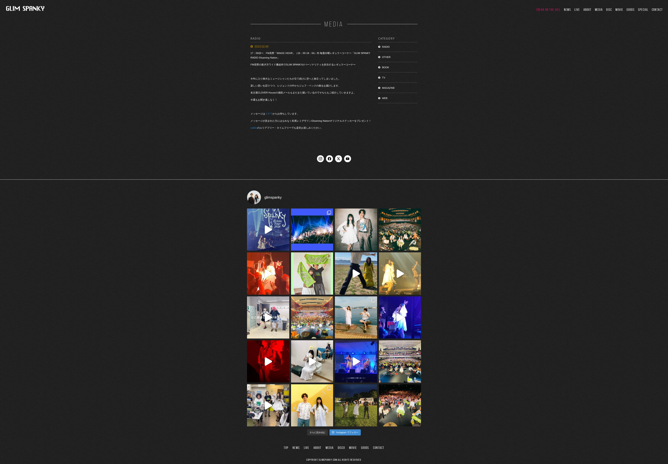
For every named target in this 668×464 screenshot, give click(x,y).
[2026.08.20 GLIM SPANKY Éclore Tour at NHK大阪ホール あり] (268, 317)
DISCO (341, 448)
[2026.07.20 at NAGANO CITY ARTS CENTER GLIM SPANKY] (400, 273)
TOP (286, 448)
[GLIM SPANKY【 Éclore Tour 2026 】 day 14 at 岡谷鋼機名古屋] (400, 361)
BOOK (385, 67)
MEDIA (599, 9)
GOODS (631, 9)
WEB (384, 98)
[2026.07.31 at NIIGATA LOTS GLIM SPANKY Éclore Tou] (268, 273)
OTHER (386, 57)
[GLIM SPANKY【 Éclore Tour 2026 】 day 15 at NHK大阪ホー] (312, 317)
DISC (609, 9)
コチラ (268, 113)
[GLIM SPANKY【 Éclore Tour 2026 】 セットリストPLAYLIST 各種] (356, 230)
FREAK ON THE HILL (548, 9)
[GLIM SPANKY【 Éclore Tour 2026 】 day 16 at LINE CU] (400, 230)
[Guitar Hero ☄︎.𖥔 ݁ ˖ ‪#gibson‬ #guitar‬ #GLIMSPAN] (268, 361)
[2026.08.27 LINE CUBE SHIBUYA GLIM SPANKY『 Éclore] (312, 230)
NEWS (567, 9)
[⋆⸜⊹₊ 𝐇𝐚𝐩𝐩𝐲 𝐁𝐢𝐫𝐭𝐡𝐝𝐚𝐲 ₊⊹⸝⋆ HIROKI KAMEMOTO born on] (356, 273)
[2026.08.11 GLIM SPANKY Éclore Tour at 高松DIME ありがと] (268, 405)
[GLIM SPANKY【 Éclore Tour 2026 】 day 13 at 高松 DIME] (400, 405)
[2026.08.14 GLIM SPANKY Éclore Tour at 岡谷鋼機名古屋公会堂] (312, 361)
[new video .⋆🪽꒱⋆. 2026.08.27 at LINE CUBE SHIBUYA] (268, 230)
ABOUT (587, 9)
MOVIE (619, 9)
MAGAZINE (388, 87)
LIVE (577, 9)
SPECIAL (643, 9)
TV (383, 77)
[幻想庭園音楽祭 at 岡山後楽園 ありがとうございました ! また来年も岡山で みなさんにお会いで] (356, 405)
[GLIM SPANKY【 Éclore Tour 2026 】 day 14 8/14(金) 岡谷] (312, 405)
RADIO (386, 46)
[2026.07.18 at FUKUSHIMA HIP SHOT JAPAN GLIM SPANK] (400, 317)
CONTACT (657, 9)
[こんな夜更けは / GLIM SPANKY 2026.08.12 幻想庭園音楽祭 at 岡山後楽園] (356, 361)
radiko (253, 127)
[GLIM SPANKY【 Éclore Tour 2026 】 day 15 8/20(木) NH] (356, 317)
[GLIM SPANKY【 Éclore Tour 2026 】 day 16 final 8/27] (312, 273)
